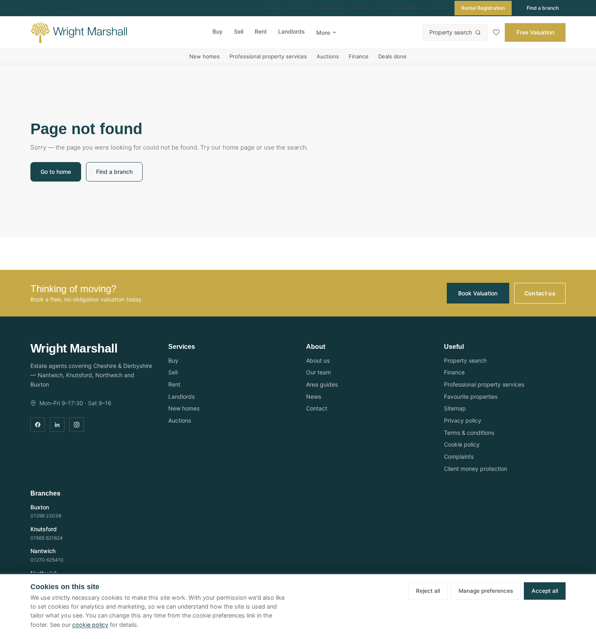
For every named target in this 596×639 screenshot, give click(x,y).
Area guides (332, 8)
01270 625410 (56, 8)
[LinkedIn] (57, 424)
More (323, 32)
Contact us (540, 293)
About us (318, 360)
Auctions (328, 56)
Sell (238, 31)
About (275, 8)
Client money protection (475, 468)
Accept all (545, 591)
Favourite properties (397, 8)
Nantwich (43, 550)
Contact (437, 8)
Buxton (39, 507)
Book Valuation (477, 293)
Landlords (291, 31)
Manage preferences (486, 591)
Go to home (56, 171)
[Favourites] (496, 32)
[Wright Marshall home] (78, 32)
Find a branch (543, 8)
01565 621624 (46, 538)
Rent (261, 31)
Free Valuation (535, 32)
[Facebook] (37, 424)
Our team (300, 8)
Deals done (392, 56)
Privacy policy (462, 420)
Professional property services (268, 56)
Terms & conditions (469, 432)
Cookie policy (462, 444)
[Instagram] (76, 424)
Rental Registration (483, 8)
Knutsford (43, 529)
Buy (217, 31)
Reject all (428, 591)
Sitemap (455, 408)
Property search (450, 32)
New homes (204, 56)
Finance (359, 56)
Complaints (459, 456)
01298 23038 (45, 516)
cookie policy (90, 624)
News (360, 8)
